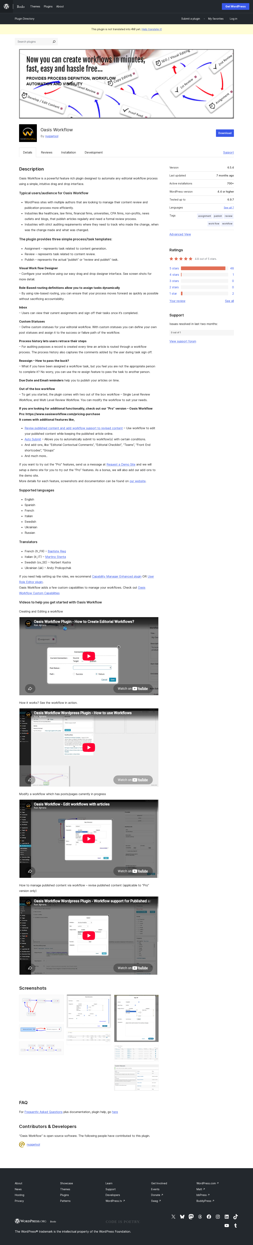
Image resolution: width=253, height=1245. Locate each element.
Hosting (19, 1194)
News (18, 1189)
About (18, 1183)
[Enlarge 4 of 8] (106, 1000)
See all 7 (229, 207)
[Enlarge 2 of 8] (59, 1029)
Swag (156, 1200)
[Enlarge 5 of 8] (106, 1036)
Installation (68, 152)
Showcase (66, 1183)
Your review (177, 301)
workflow (227, 223)
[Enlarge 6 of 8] (154, 1000)
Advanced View (180, 234)
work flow (214, 223)
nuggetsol (51, 136)
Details (27, 152)
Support (228, 152)
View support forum (182, 341)
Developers (113, 1194)
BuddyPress (205, 1200)
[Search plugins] (54, 41)
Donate (157, 1194)
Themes (65, 1189)
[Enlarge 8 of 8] (154, 1069)
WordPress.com (208, 1183)
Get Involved (159, 1183)
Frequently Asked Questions (43, 1112)
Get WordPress (235, 6)
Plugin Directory (24, 18)
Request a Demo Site (120, 464)
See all (229, 301)
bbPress (203, 1194)
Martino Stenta (55, 557)
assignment (204, 216)
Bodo (53, 1221)
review (228, 216)
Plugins (64, 1194)
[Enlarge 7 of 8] (154, 1050)
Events (155, 1189)
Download (225, 133)
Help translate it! (152, 29)
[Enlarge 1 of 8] (59, 1000)
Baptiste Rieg (57, 551)
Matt (201, 1189)
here (115, 1112)
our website (138, 481)
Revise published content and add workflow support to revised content (74, 428)
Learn (109, 1183)
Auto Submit (33, 439)
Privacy (19, 1200)
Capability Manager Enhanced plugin (117, 576)
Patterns (65, 1200)
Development (94, 152)
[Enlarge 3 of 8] (59, 1046)
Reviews (46, 152)
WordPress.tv (115, 1200)
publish (218, 216)
